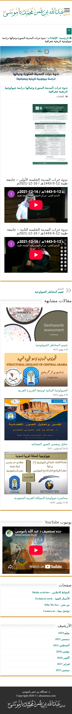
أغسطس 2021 (61, 645)
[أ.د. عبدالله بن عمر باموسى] (36, 11)
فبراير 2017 (63, 663)
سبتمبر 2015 (63, 670)
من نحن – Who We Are (57, 604)
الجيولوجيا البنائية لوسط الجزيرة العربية (43, 390)
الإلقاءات (52, 37)
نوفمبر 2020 (63, 651)
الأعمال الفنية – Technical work (52, 598)
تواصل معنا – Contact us (56, 611)
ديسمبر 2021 (62, 639)
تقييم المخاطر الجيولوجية (49, 290)
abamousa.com (47, 695)
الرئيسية (64, 37)
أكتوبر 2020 (63, 657)
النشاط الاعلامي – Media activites (51, 592)
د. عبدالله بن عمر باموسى (36, 691)
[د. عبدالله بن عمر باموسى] (36, 704)
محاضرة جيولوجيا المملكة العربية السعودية (41, 498)
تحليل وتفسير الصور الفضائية (49, 444)
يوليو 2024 (64, 632)
